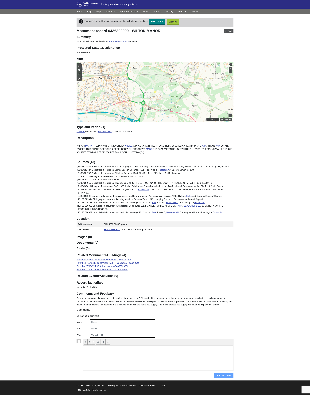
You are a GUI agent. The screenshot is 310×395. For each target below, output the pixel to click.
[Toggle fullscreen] (230, 64)
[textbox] (158, 358)
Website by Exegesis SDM (95, 385)
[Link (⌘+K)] (98, 342)
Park (154, 202)
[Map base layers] (79, 70)
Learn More (157, 21)
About (181, 11)
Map (98, 11)
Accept (173, 21)
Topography (163, 169)
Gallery (169, 11)
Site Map (80, 385)
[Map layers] (79, 66)
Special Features (128, 11)
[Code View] (107, 342)
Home (79, 11)
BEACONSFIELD (192, 205)
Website (80, 334)
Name (79, 322)
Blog (89, 11)
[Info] (79, 74)
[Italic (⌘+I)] (89, 342)
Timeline (157, 11)
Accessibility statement (147, 385)
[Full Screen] (103, 342)
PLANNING (143, 189)
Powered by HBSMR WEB (116, 385)
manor (126, 41)
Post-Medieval (105, 131)
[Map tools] (79, 78)
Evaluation (199, 202)
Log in (163, 385)
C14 (204, 145)
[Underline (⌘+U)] (93, 342)
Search (109, 11)
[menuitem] (89, 11)
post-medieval (115, 41)
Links (145, 11)
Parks (189, 195)
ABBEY (128, 145)
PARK (179, 205)
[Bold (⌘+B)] (86, 342)
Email (79, 328)
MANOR (81, 131)
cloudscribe (132, 385)
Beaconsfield (172, 202)
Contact (194, 11)
